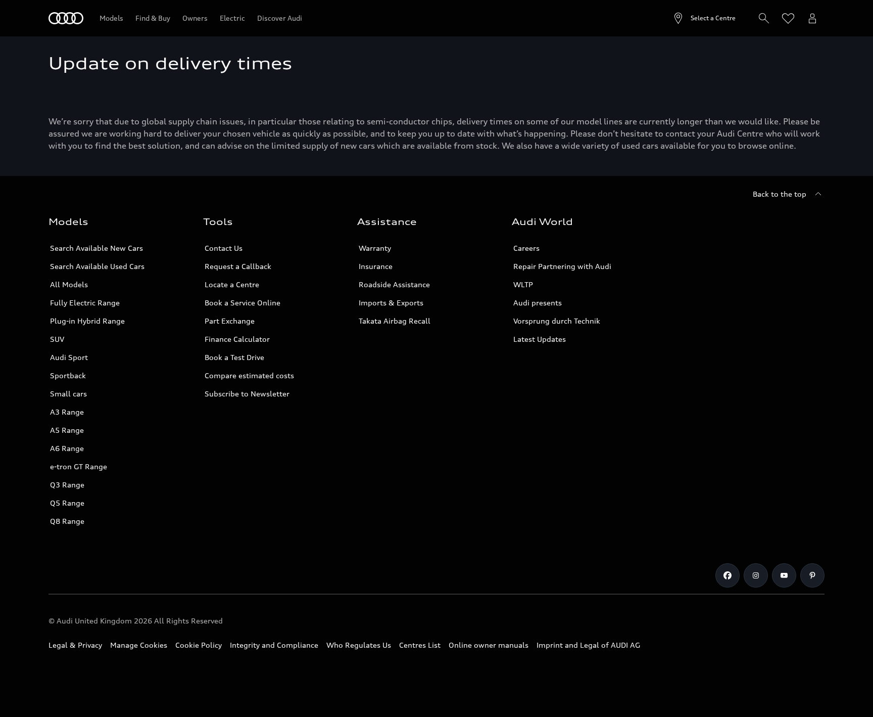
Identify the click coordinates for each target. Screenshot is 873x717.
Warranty (375, 248)
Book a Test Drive (234, 357)
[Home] (65, 18)
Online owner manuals (488, 645)
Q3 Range (67, 484)
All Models (69, 284)
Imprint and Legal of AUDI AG (588, 645)
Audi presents (537, 302)
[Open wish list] (788, 18)
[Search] (764, 18)
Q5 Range (67, 503)
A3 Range (67, 412)
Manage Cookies (138, 645)
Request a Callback (238, 266)
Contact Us (224, 248)
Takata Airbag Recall (394, 321)
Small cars (68, 393)
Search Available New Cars (96, 248)
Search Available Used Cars (97, 266)
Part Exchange (230, 321)
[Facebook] (727, 575)
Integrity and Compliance (274, 645)
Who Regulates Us (358, 645)
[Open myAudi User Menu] (812, 18)
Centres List (420, 645)
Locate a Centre (232, 284)
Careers (526, 248)
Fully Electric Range (85, 302)
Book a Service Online (242, 302)
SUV (57, 339)
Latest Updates (539, 339)
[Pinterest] (812, 575)
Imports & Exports (391, 302)
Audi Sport (69, 357)
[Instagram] (756, 575)
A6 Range (67, 448)
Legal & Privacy (75, 645)
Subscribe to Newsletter (247, 393)
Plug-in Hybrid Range (87, 321)
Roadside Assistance (394, 284)
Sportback (68, 375)
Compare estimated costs (249, 375)
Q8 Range (67, 521)
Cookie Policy (198, 645)
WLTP (523, 284)
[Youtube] (784, 575)
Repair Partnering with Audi (562, 266)
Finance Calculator (237, 339)
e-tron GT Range (78, 466)
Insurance (376, 266)
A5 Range (67, 430)
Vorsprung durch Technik (556, 321)
